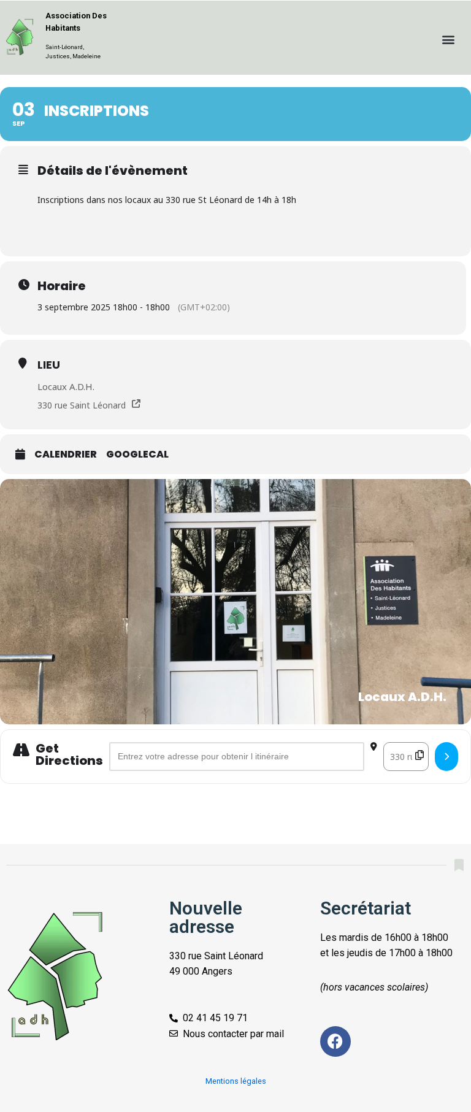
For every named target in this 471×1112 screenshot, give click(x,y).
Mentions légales (235, 1081)
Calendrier (65, 454)
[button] (448, 39)
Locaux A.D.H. (65, 386)
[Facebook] (335, 1041)
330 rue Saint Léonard (81, 405)
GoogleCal (137, 454)
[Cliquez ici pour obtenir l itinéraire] (446, 756)
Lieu (48, 364)
